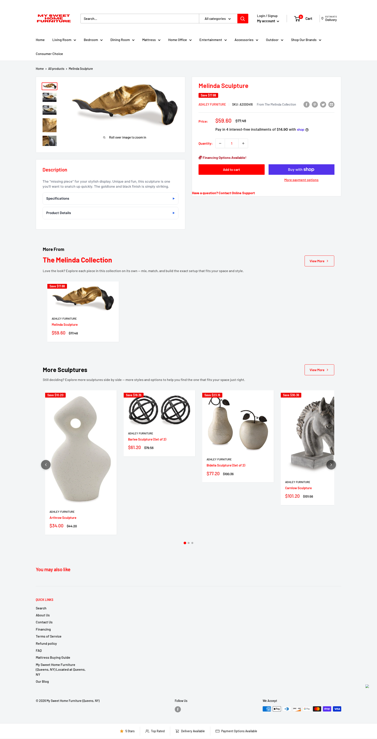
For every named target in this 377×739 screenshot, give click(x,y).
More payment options (301, 180)
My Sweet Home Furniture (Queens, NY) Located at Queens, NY (61, 669)
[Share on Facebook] (306, 104)
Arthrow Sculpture (63, 518)
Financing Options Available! (224, 157)
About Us (43, 615)
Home (40, 40)
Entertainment (210, 40)
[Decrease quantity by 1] (220, 143)
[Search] (242, 18)
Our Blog (42, 681)
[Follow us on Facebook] (178, 709)
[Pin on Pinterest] (315, 104)
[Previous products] (46, 465)
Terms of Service (49, 636)
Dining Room (120, 40)
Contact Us (44, 622)
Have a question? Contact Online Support (223, 193)
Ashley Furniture (212, 104)
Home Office (177, 40)
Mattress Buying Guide (53, 657)
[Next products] (331, 465)
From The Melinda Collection (276, 104)
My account (266, 21)
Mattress (149, 40)
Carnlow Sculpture (298, 488)
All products (56, 68)
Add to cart (231, 169)
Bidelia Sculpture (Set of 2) (226, 465)
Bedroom (91, 40)
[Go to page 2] (189, 543)
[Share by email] (331, 104)
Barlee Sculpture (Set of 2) (147, 439)
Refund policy (46, 643)
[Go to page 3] (192, 543)
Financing (43, 629)
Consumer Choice (49, 53)
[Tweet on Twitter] (323, 104)
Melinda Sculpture (65, 324)
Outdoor (272, 40)
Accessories (244, 40)
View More (317, 261)
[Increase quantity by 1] (243, 143)
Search (41, 608)
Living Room (61, 40)
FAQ (39, 650)
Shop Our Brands (304, 40)
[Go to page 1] (184, 543)
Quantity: (206, 143)
